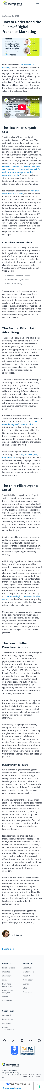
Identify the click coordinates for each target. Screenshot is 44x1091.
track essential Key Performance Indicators (19, 423)
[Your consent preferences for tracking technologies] (39, 1086)
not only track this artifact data (20, 192)
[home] (12, 4)
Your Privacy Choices (20, 1084)
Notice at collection (12, 1088)
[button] (37, 4)
